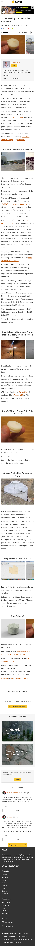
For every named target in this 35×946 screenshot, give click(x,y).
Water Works (18, 117)
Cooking (4, 886)
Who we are (5, 913)
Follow (14, 66)
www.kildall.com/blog (19, 678)
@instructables (9, 922)
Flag (6, 806)
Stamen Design (7, 140)
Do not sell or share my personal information (17, 939)
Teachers (5, 894)
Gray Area (25, 136)
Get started (5, 905)
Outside (4, 891)
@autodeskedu (9, 926)
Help (3, 908)
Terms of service (23, 933)
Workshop (15, 25)
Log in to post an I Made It (17, 706)
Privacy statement (9, 936)
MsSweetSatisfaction (13, 793)
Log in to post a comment (17, 845)
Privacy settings (22, 936)
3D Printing (24, 25)
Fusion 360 (18, 395)
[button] (2, 2)
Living (4, 888)
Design (4, 880)
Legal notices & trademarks (12, 942)
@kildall (4, 678)
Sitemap (4, 911)
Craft (3, 883)
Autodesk (21, 140)
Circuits (4, 875)
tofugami (9, 817)
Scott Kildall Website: (12, 79)
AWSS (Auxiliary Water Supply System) (16, 204)
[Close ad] (32, 7)
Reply (17, 810)
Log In (17, 780)
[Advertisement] (17, 10)
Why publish (6, 903)
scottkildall (6, 25)
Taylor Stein (23, 392)
